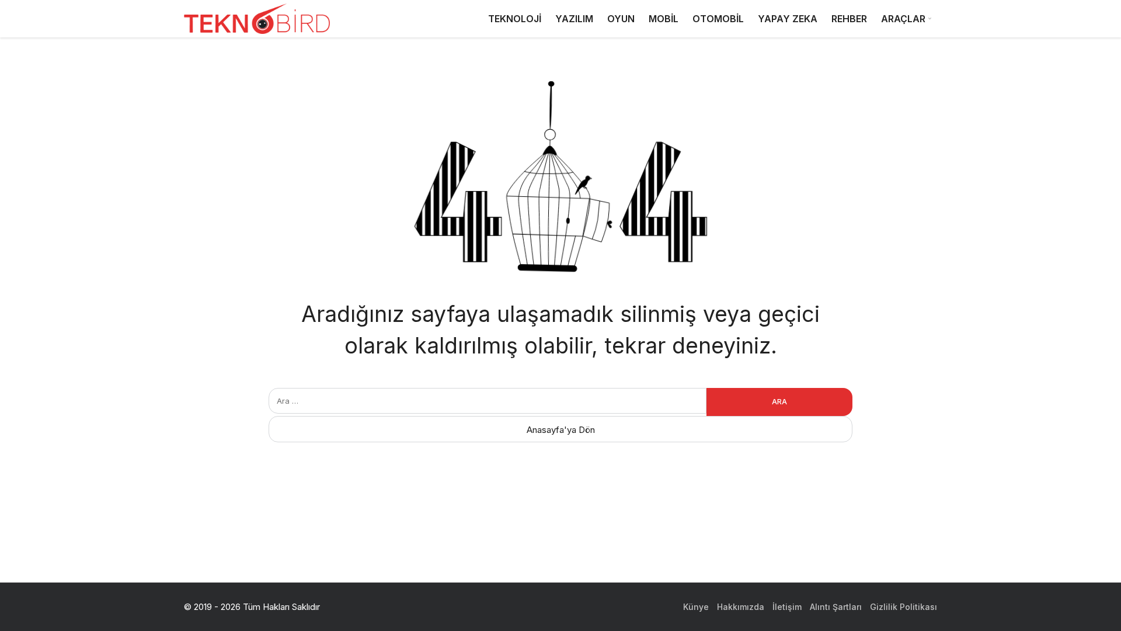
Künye (696, 607)
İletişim (787, 607)
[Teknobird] (257, 19)
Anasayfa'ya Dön (561, 429)
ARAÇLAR (903, 19)
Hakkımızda (740, 607)
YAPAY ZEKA (787, 19)
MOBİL (663, 19)
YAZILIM (574, 19)
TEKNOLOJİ (514, 19)
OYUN (621, 19)
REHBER (849, 19)
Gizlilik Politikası (903, 607)
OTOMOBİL (718, 19)
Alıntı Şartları (836, 607)
